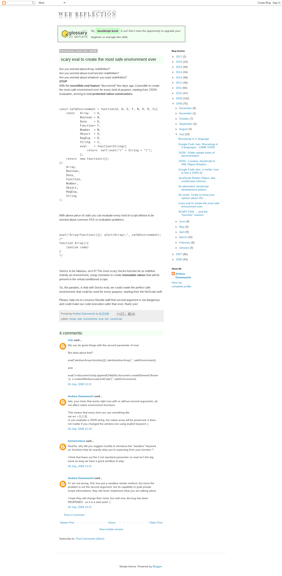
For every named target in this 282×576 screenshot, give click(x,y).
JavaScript (116, 319)
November (186, 113)
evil (107, 319)
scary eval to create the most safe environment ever (198, 205)
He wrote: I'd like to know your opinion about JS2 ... (196, 196)
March (183, 237)
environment (90, 319)
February (185, 242)
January (184, 247)
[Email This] (119, 314)
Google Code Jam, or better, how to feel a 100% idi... (198, 171)
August (183, 129)
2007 (179, 254)
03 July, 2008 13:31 (80, 466)
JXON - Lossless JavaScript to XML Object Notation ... (196, 162)
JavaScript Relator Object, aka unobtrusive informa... (196, 179)
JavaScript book (107, 30)
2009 (179, 98)
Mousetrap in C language (193, 138)
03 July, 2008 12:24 (80, 428)
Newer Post (67, 522)
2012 (179, 82)
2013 (179, 77)
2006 (179, 259)
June (182, 221)
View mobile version (111, 529)
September (186, 123)
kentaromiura (76, 440)
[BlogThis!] (122, 314)
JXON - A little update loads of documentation (196, 154)
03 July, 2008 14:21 (80, 507)
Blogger (157, 566)
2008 (179, 103)
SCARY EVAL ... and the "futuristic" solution (193, 213)
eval (101, 319)
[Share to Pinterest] (133, 314)
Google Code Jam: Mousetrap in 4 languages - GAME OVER (198, 146)
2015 (179, 66)
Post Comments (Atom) (90, 538)
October (184, 118)
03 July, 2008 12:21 (80, 384)
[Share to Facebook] (130, 314)
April (182, 231)
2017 (179, 56)
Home (111, 522)
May (182, 226)
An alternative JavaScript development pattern (193, 188)
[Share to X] (126, 314)
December (186, 108)
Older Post (155, 522)
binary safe (76, 319)
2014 (179, 72)
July (182, 134)
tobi (70, 340)
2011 (179, 87)
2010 (179, 93)
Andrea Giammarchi (81, 396)
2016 (179, 61)
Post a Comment (74, 514)
